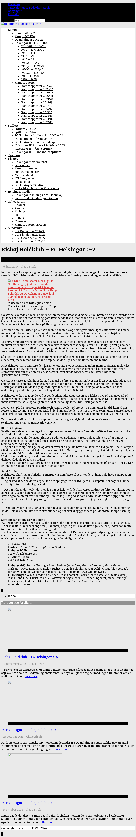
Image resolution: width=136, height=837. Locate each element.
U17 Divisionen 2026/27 (30, 238)
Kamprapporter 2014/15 (36, 115)
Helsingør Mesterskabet (31, 162)
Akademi (21, 208)
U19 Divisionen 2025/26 (30, 234)
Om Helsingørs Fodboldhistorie (29, 7)
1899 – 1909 (29, 79)
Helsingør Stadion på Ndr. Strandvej (38, 195)
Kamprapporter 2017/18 (36, 105)
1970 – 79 (27, 56)
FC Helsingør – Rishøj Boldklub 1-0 (29, 730)
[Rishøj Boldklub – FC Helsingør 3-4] (35, 647)
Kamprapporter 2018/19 (37, 102)
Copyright (15, 11)
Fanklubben (22, 165)
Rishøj (12, 596)
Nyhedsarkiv (16, 201)
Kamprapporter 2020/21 (37, 95)
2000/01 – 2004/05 (33, 46)
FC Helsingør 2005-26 (29, 39)
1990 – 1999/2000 (32, 49)
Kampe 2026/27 (25, 33)
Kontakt (13, 14)
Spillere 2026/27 (25, 128)
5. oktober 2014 (13, 809)
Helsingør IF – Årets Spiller (33, 148)
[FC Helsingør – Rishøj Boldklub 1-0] (35, 720)
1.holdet (20, 204)
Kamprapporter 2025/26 (37, 86)
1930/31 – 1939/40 (32, 69)
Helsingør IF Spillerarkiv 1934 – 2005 (40, 145)
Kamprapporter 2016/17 (36, 109)
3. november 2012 (14, 663)
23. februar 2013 (13, 736)
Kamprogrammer (26, 168)
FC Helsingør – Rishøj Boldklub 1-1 (29, 803)
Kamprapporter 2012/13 (37, 122)
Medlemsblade (24, 175)
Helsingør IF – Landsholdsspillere (38, 152)
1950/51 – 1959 (30, 62)
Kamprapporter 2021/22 (37, 92)
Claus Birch (28, 266)
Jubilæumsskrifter (27, 171)
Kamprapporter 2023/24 (37, 89)
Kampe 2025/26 (25, 36)
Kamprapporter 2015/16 (36, 112)
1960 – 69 (27, 59)
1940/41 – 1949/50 (32, 66)
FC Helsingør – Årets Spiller (34, 138)
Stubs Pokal (22, 181)
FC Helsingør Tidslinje (30, 185)
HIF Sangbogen (25, 178)
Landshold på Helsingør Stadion (36, 198)
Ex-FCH (19, 214)
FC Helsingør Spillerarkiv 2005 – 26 (39, 135)
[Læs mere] (30, 676)
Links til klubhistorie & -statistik (37, 188)
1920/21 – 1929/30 (32, 72)
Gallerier (21, 218)
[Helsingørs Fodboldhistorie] (21, 23)
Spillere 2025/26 (25, 132)
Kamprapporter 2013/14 (36, 119)
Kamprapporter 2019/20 (37, 99)
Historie (20, 221)
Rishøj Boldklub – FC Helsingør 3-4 (29, 657)
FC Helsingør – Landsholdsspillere (38, 142)
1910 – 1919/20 (30, 76)
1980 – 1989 (29, 53)
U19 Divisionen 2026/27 (30, 231)
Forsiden (14, 4)
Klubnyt (20, 211)
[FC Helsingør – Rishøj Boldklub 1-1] (35, 793)
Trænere (14, 155)
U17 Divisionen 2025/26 (30, 241)
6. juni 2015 (10, 266)
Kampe (12, 29)
